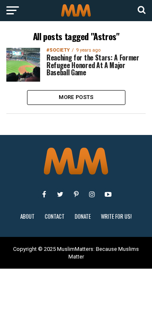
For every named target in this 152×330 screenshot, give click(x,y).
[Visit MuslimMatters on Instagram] (92, 194)
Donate (83, 216)
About (27, 216)
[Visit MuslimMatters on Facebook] (44, 194)
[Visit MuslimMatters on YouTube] (108, 194)
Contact (55, 216)
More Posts (76, 97)
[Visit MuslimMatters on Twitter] (60, 194)
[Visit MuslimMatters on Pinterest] (76, 194)
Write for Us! (116, 216)
